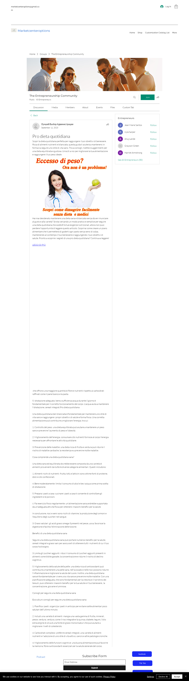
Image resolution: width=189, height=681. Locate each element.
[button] (176, 7)
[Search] (134, 97)
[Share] (107, 124)
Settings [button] (150, 676)
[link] (38, 107)
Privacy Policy (109, 676)
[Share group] (158, 97)
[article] (70, 397)
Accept (177, 676)
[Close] (185, 676)
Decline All (163, 676)
